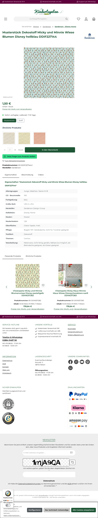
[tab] (10, 175)
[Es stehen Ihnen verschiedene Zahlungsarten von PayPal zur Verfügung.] (78, 396)
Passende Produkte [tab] (13, 256)
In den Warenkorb (50, 150)
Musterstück (9, 120)
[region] (49, 72)
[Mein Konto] (86, 19)
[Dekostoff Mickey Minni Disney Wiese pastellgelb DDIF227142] (24, 138)
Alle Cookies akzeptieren (83, 510)
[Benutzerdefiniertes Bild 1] (8, 418)
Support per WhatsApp (87, 2)
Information (9, 356)
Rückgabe (72, 329)
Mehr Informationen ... (12, 515)
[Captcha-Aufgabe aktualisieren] (72, 462)
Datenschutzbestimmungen (29, 484)
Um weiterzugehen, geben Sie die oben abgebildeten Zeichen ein (49, 469)
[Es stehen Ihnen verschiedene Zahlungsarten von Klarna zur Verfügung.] (78, 409)
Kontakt (5, 367)
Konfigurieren (35, 510)
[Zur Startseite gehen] (49, 11)
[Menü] (5, 19)
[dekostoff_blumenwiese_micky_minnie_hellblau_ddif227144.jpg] (49, 72)
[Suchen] (66, 19)
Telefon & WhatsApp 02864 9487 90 (12, 338)
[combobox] (39, 19)
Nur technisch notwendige (57, 510)
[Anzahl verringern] (4, 149)
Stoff (21, 120)
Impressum (6, 373)
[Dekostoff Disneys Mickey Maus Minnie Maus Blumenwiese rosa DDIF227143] (39, 138)
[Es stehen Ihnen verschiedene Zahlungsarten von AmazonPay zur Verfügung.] (78, 422)
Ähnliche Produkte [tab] (33, 256)
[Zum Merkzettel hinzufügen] (43, 285)
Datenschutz (7, 360)
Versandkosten (43, 495)
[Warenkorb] (93, 19)
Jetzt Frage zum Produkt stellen (21, 156)
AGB (4, 364)
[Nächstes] (91, 287)
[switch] (8, 505)
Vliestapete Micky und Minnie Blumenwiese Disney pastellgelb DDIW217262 (27, 293)
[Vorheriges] (6, 287)
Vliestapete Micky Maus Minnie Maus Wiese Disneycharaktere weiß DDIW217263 (70, 293)
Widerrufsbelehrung (76, 335)
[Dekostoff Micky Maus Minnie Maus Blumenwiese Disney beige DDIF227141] (9, 138)
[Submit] (71, 452)
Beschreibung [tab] (27, 175)
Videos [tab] (41, 175)
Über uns (5, 370)
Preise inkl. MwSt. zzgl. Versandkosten (17, 109)
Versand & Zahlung (75, 332)
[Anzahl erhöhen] (15, 149)
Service (72, 325)
